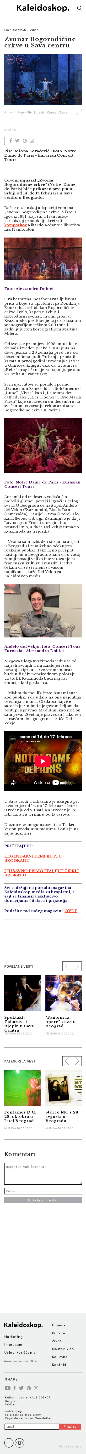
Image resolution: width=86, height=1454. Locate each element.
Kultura (58, 1333)
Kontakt (59, 1365)
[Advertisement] (43, 1270)
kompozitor (15, 225)
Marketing (13, 1337)
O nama (59, 1325)
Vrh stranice (70, 1446)
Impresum (13, 1344)
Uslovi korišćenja (20, 1352)
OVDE (70, 911)
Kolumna (60, 1357)
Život (57, 1341)
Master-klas (63, 1349)
